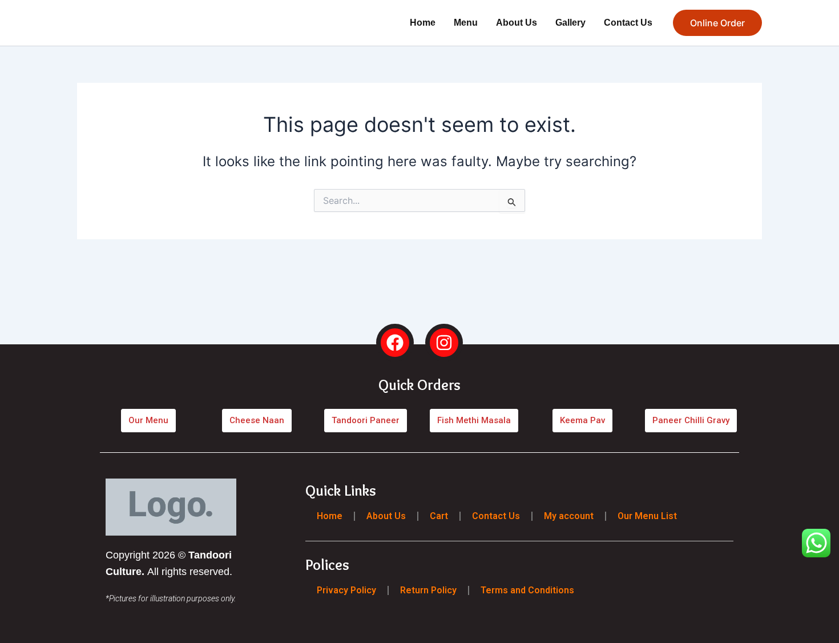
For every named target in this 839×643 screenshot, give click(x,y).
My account (569, 516)
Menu (466, 22)
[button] (717, 23)
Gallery (570, 22)
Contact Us (628, 22)
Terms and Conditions (527, 589)
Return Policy (428, 589)
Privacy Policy (346, 589)
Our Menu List (647, 516)
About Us (516, 22)
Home (422, 22)
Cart (439, 516)
